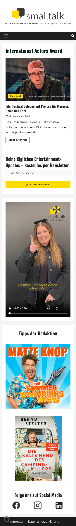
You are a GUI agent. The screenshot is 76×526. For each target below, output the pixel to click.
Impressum (17, 522)
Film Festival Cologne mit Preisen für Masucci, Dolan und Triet (38, 79)
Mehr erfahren (19, 140)
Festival (15, 96)
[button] (6, 36)
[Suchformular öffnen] (72, 35)
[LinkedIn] (59, 505)
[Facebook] (16, 505)
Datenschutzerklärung (43, 522)
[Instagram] (37, 505)
